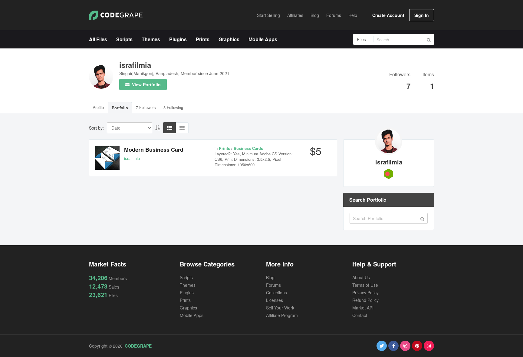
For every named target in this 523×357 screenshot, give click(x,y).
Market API (362, 308)
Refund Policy (365, 300)
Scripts (186, 277)
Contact (359, 315)
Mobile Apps (191, 315)
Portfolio (120, 108)
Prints (185, 300)
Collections (276, 292)
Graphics (188, 308)
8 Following (173, 107)
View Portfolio (146, 84)
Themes (188, 285)
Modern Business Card (153, 150)
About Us (361, 277)
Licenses (274, 300)
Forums (273, 285)
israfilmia (135, 65)
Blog (270, 277)
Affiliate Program (282, 315)
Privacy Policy (365, 292)
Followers (399, 75)
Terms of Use (365, 285)
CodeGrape (138, 346)
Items (428, 75)
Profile (98, 107)
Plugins (187, 292)
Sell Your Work (280, 308)
